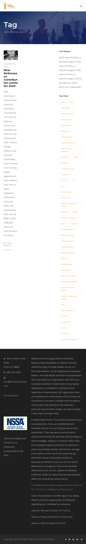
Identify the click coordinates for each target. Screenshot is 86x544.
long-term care (65, 198)
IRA (73, 180)
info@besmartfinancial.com (60, 489)
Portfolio (75, 212)
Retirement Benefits (67, 229)
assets (72, 102)
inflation (75, 157)
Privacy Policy (66, 516)
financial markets (66, 137)
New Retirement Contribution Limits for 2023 (11, 78)
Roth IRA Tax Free (66, 264)
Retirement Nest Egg (67, 235)
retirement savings (67, 247)
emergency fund (66, 120)
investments (65, 174)
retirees (63, 224)
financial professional (68, 143)
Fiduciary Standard (11, 395)
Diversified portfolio (67, 114)
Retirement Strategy (67, 253)
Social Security (65, 270)
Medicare (64, 212)
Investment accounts (67, 169)
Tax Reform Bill (65, 322)
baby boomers (65, 108)
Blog (9, 249)
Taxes (63, 305)
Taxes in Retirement (67, 310)
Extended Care (65, 131)
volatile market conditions (69, 339)
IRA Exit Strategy (66, 192)
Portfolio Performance (68, 218)
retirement (74, 224)
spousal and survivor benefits (68, 289)
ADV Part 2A (64, 510)
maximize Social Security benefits (69, 205)
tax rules (64, 328)
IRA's (62, 186)
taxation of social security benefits (69, 297)
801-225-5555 (37, 489)
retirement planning (67, 241)
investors (64, 180)
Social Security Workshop (69, 282)
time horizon (65, 334)
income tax (64, 157)
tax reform (64, 316)
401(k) (63, 102)
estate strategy (66, 125)
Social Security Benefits (68, 276)
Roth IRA (63, 258)
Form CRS (61, 523)
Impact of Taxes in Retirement (67, 150)
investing (64, 163)
